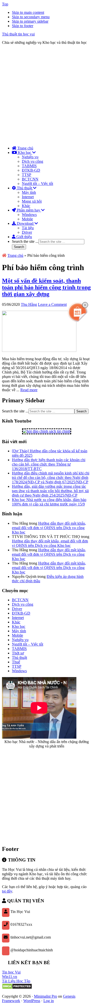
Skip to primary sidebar (30, 21)
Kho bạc (18, 626)
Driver (17, 609)
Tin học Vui (11, 972)
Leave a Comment (52, 304)
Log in (48, 1001)
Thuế (16, 662)
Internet (18, 618)
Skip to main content (28, 12)
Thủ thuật (19, 657)
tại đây (7, 891)
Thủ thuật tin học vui (18, 34)
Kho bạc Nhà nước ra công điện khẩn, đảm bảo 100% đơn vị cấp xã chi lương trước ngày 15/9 (49, 502)
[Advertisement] (46, 95)
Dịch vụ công (22, 604)
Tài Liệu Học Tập (16, 981)
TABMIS (19, 649)
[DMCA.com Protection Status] (17, 988)
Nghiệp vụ (20, 640)
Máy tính (19, 631)
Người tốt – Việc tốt (27, 644)
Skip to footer (22, 26)
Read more (28, 390)
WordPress (31, 1001)
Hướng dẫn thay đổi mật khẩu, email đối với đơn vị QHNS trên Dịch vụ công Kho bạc (49, 527)
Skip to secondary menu (31, 17)
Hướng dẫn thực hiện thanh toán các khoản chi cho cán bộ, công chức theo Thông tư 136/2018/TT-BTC (48, 464)
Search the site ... (25, 241)
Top (5, 4)
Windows (19, 671)
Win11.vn (9, 977)
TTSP (16, 666)
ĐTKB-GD (21, 613)
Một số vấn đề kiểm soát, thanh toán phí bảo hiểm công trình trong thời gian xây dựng (46, 287)
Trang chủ (15, 255)
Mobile (17, 635)
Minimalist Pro (45, 996)
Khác (16, 622)
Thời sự (18, 653)
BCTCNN (20, 600)
